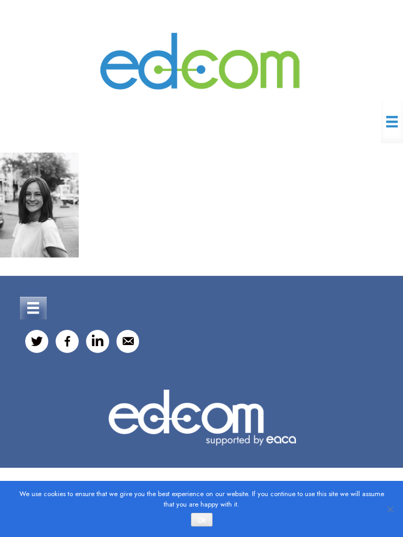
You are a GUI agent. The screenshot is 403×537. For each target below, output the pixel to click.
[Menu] (392, 121)
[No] (390, 509)
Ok (202, 520)
